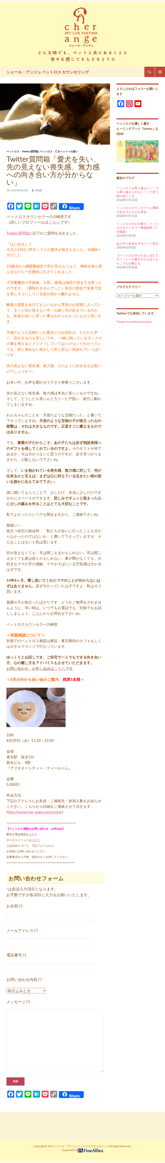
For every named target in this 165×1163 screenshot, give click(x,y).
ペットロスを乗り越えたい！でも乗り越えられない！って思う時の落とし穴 (137, 192)
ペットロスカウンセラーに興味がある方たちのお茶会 (137, 210)
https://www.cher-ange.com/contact (34, 812)
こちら (54, 222)
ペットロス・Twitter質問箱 (22, 151)
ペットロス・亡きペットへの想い (59, 151)
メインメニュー (160, 72)
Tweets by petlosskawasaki (134, 321)
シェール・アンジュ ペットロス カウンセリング (47, 72)
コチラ (33, 834)
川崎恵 (38, 190)
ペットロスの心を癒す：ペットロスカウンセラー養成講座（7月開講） (137, 227)
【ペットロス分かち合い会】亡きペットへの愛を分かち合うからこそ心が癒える (137, 259)
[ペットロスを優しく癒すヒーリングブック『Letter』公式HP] (137, 151)
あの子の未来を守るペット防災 (137, 243)
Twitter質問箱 (17, 233)
